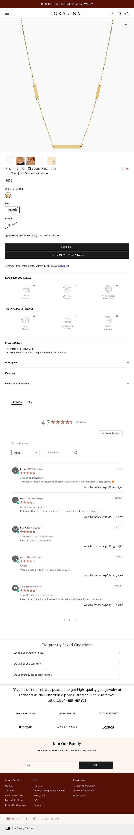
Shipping (38, 785)
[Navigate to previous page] (60, 620)
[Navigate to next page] (75, 620)
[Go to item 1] (9, 160)
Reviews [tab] (16, 401)
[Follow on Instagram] (34, 818)
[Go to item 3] (30, 160)
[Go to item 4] (41, 160)
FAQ (35, 800)
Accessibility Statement (84, 785)
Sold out (67, 247)
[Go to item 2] (20, 160)
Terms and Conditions (83, 790)
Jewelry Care (39, 795)
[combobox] (25, 452)
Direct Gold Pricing (14, 800)
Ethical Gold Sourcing (15, 805)
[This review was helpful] (114, 487)
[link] (125, 168)
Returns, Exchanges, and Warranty (49, 790)
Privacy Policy (79, 795)
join (96, 765)
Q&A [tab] (29, 402)
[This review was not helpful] (119, 487)
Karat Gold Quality (14, 795)
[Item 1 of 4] (67, 85)
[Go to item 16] (51, 160)
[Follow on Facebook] (26, 818)
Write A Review (110, 433)
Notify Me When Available (67, 255)
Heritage (9, 785)
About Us (9, 790)
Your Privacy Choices (22, 828)
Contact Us (39, 805)
